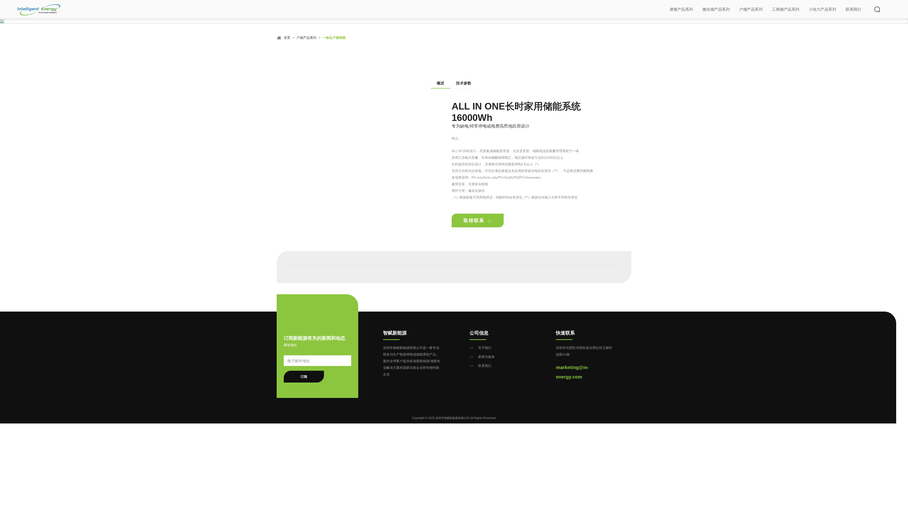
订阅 (304, 377)
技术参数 (463, 83)
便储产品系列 (681, 9)
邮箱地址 (290, 345)
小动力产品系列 (822, 9)
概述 (440, 83)
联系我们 (853, 9)
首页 (287, 38)
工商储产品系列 (785, 9)
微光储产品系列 (716, 9)
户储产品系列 (751, 9)
